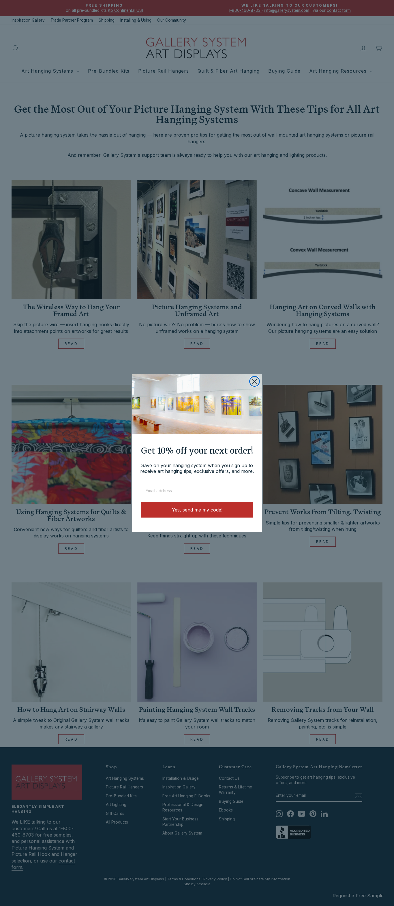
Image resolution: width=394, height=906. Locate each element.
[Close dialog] (254, 381)
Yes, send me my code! (197, 510)
